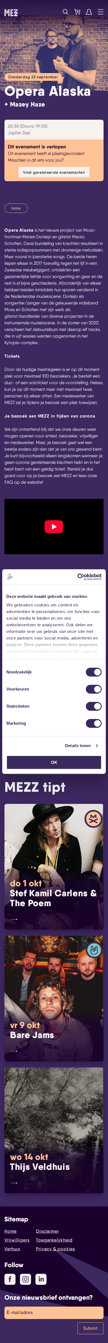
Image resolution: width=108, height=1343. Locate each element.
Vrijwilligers (16, 1240)
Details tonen (78, 745)
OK (54, 762)
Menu (100, 12)
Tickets (77, 12)
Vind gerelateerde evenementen (54, 172)
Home (10, 1231)
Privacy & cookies (55, 1248)
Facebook (10, 1279)
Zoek (66, 12)
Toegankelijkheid (54, 1240)
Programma (54, 12)
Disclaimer (47, 1231)
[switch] (94, 689)
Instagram (25, 1279)
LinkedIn (41, 1279)
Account (89, 12)
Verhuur (12, 1248)
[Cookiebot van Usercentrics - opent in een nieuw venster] (78, 576)
